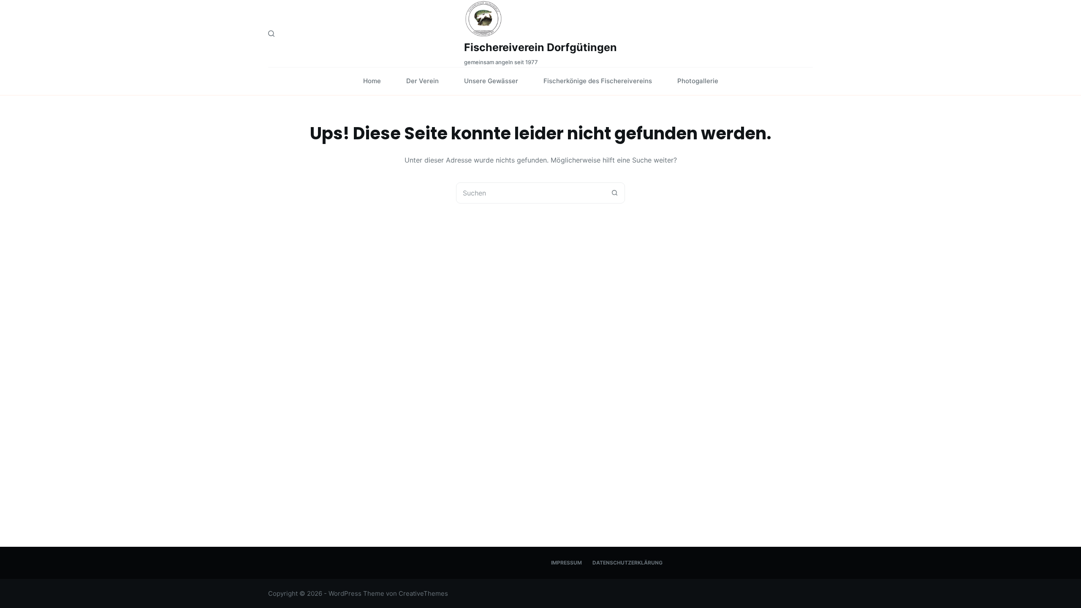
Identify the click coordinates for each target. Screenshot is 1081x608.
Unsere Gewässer (491, 81)
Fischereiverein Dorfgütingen (540, 47)
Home (372, 81)
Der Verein (422, 81)
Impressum (566, 562)
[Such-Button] (614, 193)
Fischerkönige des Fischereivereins (597, 81)
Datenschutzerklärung (627, 562)
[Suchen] (271, 33)
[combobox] (530, 193)
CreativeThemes (423, 593)
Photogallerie (697, 81)
